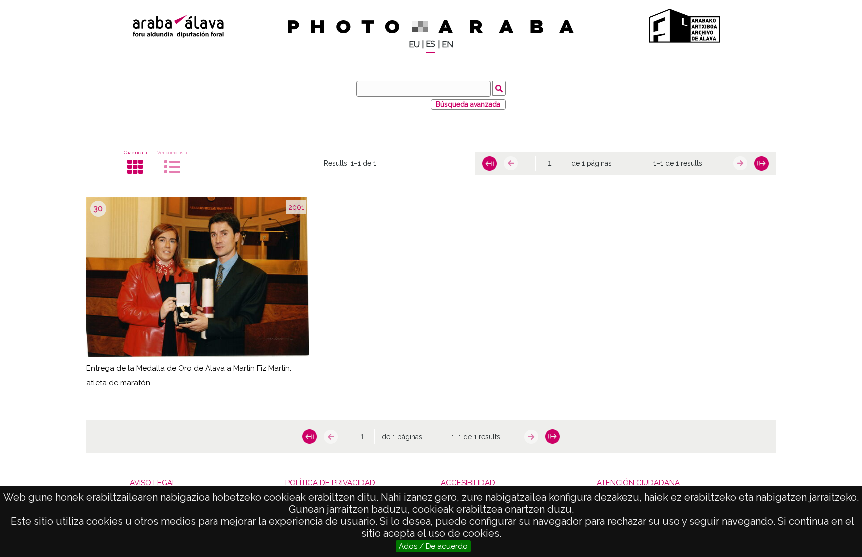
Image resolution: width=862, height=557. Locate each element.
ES (430, 44)
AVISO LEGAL (153, 482)
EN (447, 44)
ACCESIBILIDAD (468, 482)
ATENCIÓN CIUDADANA (638, 482)
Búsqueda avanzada (468, 104)
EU (414, 44)
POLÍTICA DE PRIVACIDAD (330, 482)
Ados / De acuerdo (433, 546)
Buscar (499, 88)
